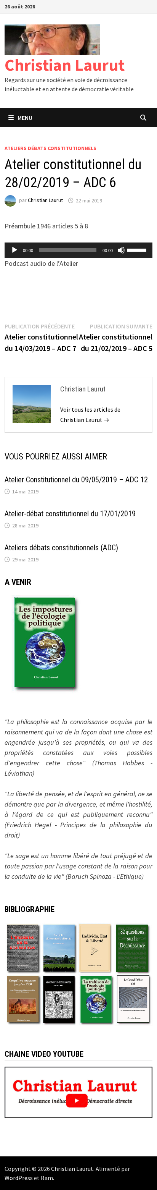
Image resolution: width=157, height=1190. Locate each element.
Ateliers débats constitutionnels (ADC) (61, 547)
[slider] (138, 249)
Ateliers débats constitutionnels (50, 148)
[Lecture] (14, 250)
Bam (47, 1178)
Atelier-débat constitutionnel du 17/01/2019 (70, 513)
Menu (25, 117)
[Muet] (121, 250)
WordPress (19, 1178)
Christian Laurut (65, 64)
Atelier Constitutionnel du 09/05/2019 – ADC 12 (76, 479)
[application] (78, 250)
